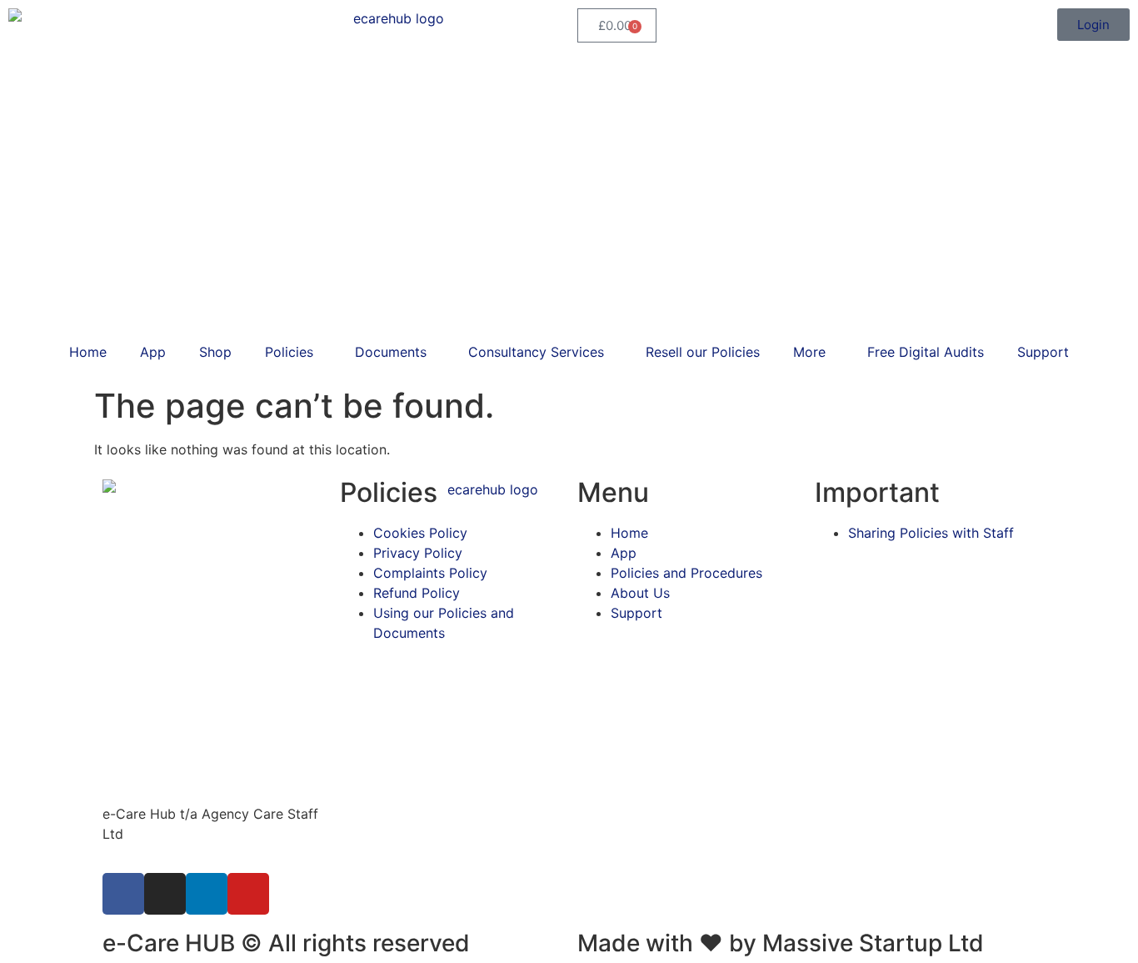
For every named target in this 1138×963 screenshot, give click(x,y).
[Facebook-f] (123, 894)
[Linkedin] (206, 894)
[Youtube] (248, 894)
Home (88, 352)
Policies (289, 352)
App (153, 352)
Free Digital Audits (925, 352)
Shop (215, 352)
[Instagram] (165, 894)
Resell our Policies (703, 352)
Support (1043, 352)
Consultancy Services (536, 352)
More (809, 352)
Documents (391, 352)
